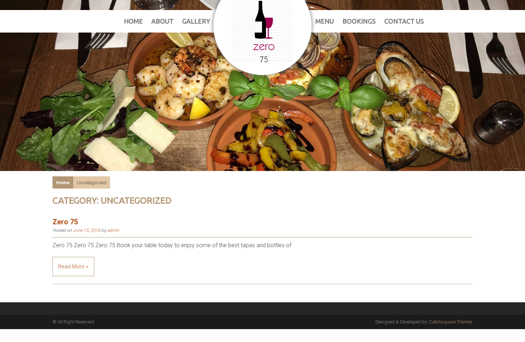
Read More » (73, 266)
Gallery (196, 21)
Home (133, 21)
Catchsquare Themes (450, 321)
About (162, 21)
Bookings (359, 21)
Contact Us (404, 21)
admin (113, 230)
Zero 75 (65, 222)
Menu (324, 21)
